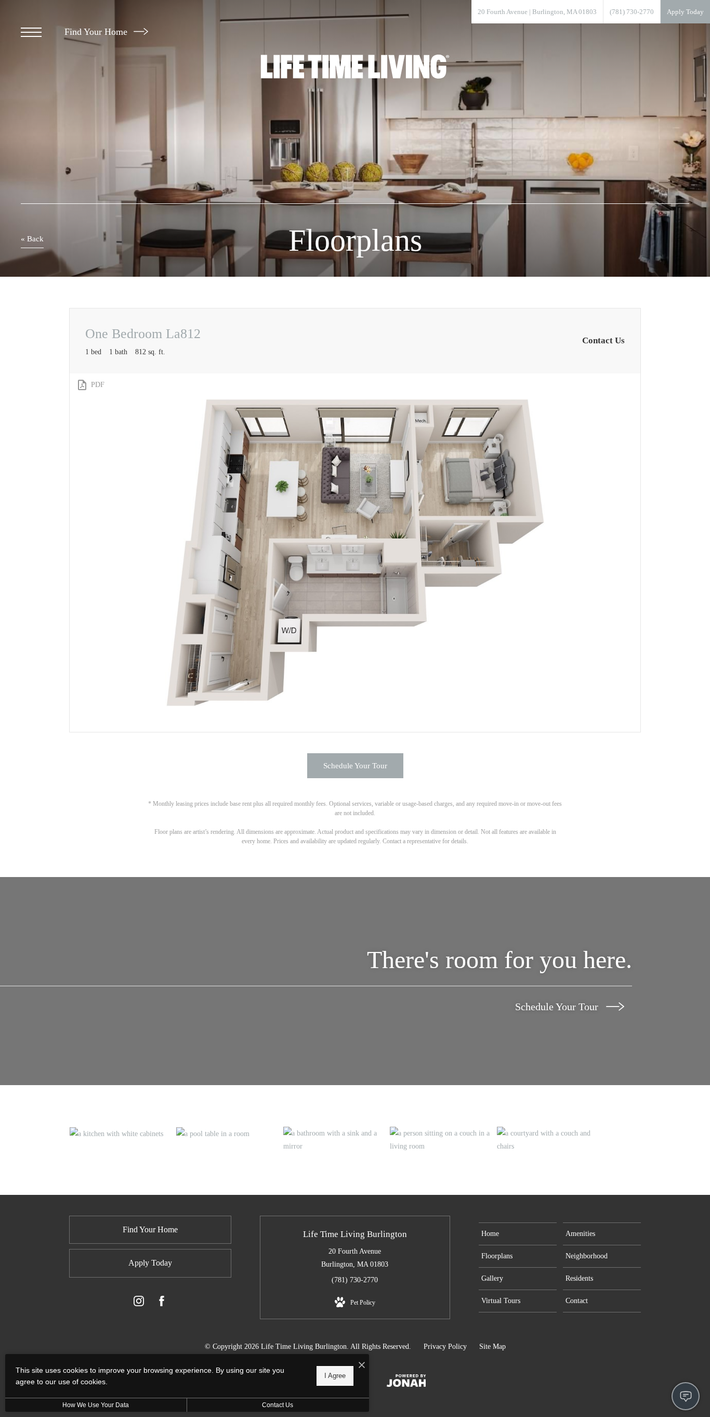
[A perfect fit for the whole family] (229, 1133)
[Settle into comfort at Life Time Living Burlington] (123, 1133)
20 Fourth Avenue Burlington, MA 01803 (354, 1257)
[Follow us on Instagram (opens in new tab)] (139, 1303)
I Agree (335, 1376)
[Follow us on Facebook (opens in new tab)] (161, 1303)
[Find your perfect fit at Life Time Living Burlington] (336, 1140)
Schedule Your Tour (558, 1006)
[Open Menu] (31, 32)
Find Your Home (97, 32)
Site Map (492, 1346)
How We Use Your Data (95, 1405)
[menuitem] (518, 1234)
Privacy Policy (445, 1346)
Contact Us (277, 1405)
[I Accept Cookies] (362, 1365)
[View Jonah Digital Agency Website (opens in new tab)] (406, 1382)
